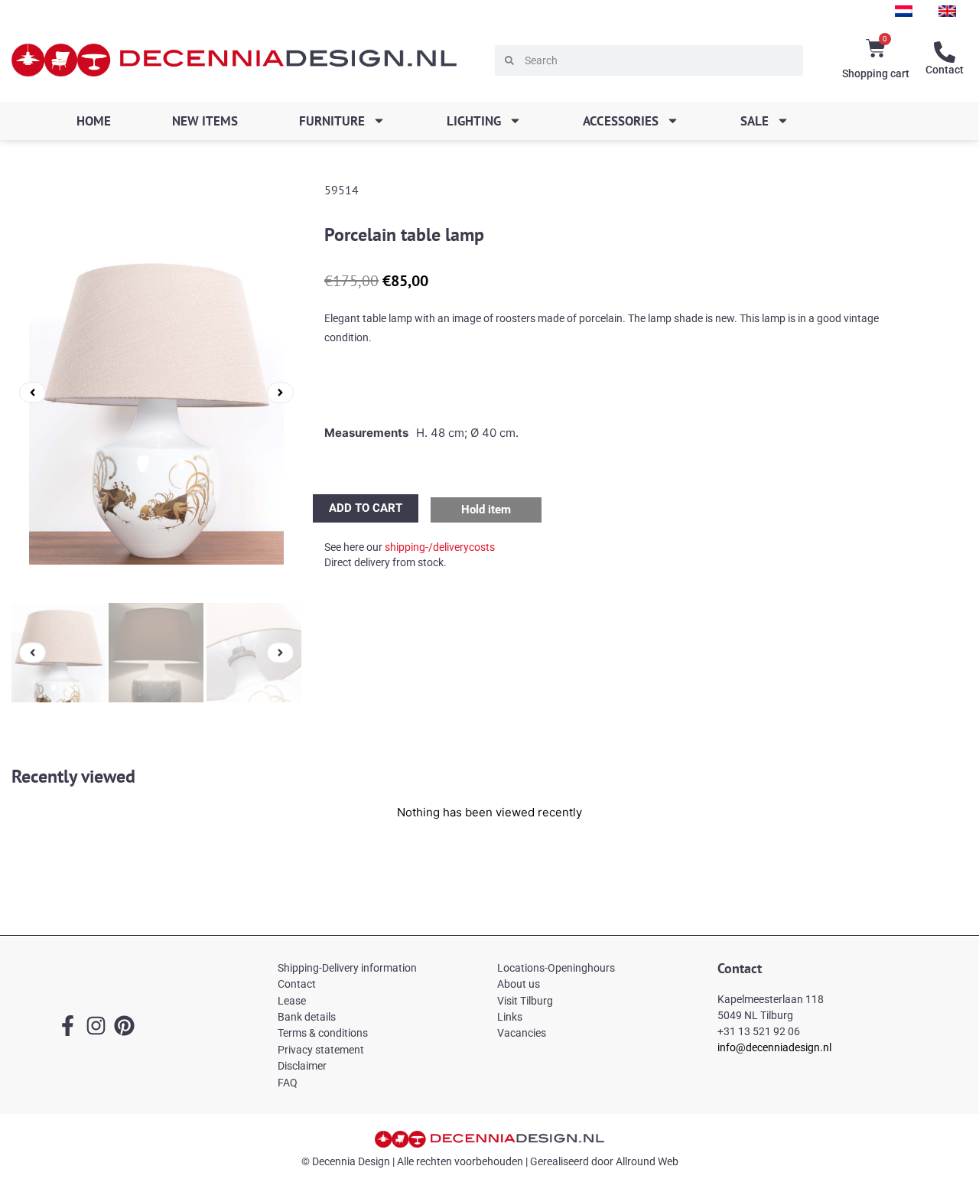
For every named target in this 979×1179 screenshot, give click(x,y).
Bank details (307, 1017)
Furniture (332, 120)
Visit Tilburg (525, 1001)
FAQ (288, 1082)
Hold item (486, 509)
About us (518, 984)
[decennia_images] (156, 392)
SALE (754, 120)
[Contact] (944, 52)
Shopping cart (875, 73)
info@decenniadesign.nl (774, 1047)
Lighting (474, 120)
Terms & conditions (323, 1033)
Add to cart (365, 508)
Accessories (621, 120)
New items (205, 120)
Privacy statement (321, 1050)
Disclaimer (302, 1066)
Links (509, 1017)
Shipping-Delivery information (347, 968)
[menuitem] (903, 11)
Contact (944, 70)
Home (93, 120)
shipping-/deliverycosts (440, 547)
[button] (32, 392)
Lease (292, 1001)
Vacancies (521, 1033)
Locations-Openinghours (556, 968)
